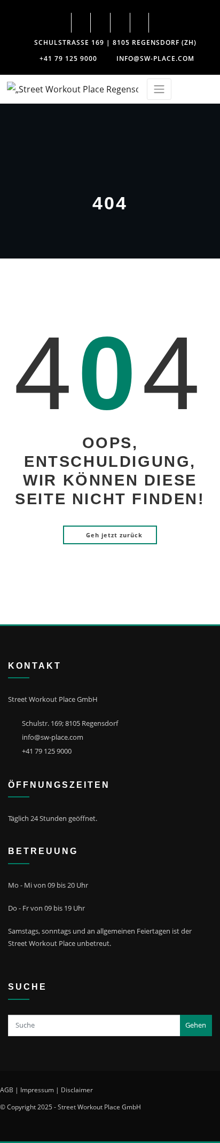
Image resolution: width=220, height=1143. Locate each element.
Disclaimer (77, 1089)
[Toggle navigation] (159, 89)
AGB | (9, 1089)
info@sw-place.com (155, 58)
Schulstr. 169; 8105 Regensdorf (70, 723)
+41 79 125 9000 (68, 58)
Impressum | (39, 1089)
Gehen (195, 1025)
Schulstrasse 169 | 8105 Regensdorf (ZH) (115, 42)
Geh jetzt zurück (114, 535)
